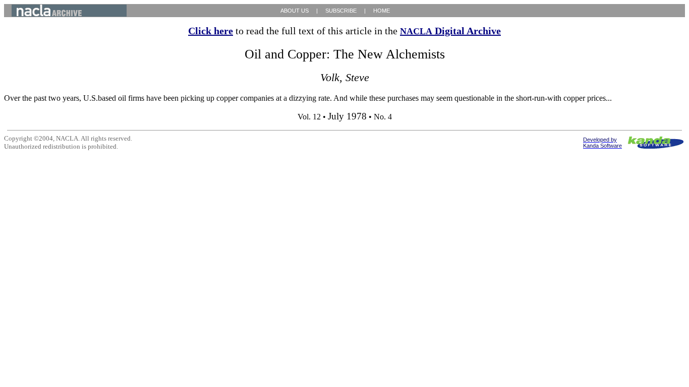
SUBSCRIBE (341, 11)
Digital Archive (450, 30)
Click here (210, 30)
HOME (381, 11)
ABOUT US (294, 11)
